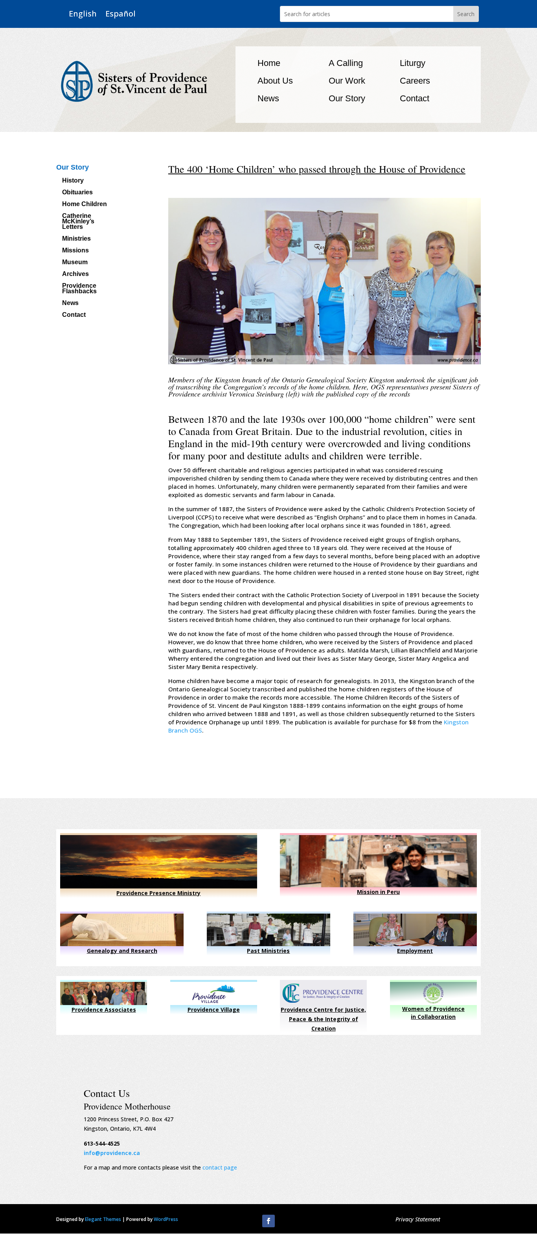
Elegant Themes (103, 1219)
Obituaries (77, 193)
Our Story (347, 98)
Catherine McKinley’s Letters (78, 221)
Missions (75, 251)
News (268, 98)
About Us (275, 81)
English (83, 14)
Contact (414, 98)
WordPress (166, 1219)
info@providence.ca (112, 1153)
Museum (75, 262)
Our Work (347, 81)
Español (120, 14)
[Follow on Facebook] (268, 1221)
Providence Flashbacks (79, 288)
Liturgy (412, 63)
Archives (75, 274)
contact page (219, 1167)
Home (268, 63)
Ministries (76, 239)
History (73, 181)
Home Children (84, 204)
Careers (415, 81)
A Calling (346, 63)
